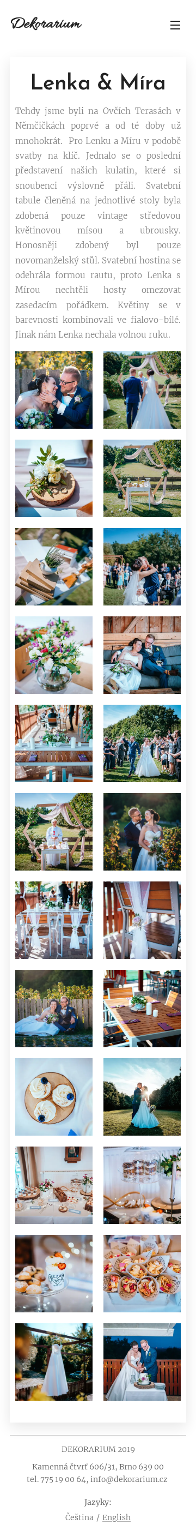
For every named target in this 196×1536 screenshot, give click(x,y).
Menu (175, 24)
